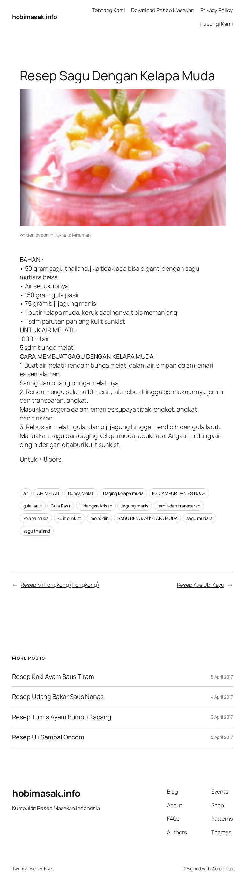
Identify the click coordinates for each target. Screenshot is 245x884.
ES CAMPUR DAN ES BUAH (179, 493)
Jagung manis (134, 506)
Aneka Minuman (74, 235)
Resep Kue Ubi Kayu (200, 584)
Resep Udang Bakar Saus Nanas (57, 696)
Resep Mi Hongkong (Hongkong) (60, 584)
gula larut (32, 506)
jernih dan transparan (178, 506)
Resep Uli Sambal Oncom (48, 737)
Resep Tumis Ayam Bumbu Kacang (61, 717)
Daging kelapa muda (123, 493)
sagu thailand (36, 531)
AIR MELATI (48, 493)
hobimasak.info (34, 16)
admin (47, 235)
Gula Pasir (61, 506)
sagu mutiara (199, 518)
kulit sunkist (69, 518)
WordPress (222, 869)
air (25, 493)
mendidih (99, 518)
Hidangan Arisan (95, 506)
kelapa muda (36, 518)
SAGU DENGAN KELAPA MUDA (147, 518)
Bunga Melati (81, 493)
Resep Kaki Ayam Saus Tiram (53, 676)
